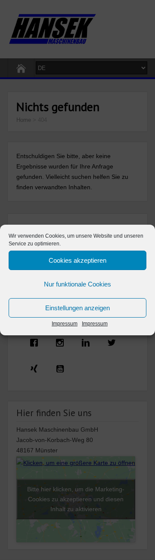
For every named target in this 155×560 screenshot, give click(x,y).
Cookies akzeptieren (77, 260)
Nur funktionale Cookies (77, 284)
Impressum (65, 324)
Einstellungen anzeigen (77, 308)
